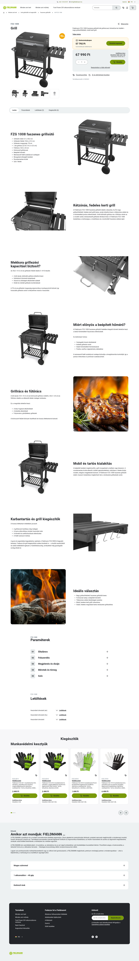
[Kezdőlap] (4, 12)
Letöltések (62, 710)
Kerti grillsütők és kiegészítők (28, 12)
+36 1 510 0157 (63, 2)
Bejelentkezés (116, 918)
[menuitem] (25, 8)
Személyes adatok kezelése (101, 924)
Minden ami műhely (21, 917)
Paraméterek (25, 110)
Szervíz (124, 2)
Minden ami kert (12, 12)
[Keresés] (116, 7)
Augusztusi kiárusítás (22, 928)
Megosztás (124, 24)
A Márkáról (48, 920)
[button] (117, 62)
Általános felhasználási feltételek (56, 914)
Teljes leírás (77, 34)
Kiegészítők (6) (54, 110)
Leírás (14, 110)
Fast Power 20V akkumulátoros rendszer (25, 921)
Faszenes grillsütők (45, 12)
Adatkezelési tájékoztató (53, 917)
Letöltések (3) (39, 110)
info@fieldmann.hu (76, 2)
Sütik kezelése (49, 926)
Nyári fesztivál (20, 925)
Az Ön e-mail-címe (98, 914)
